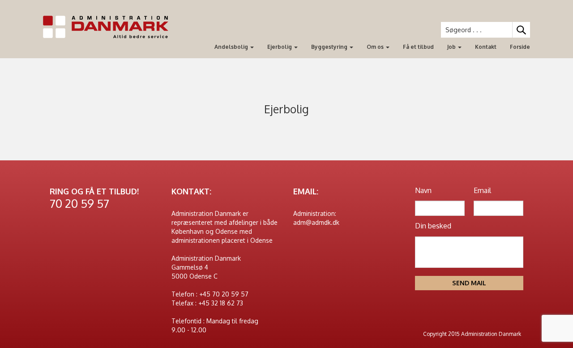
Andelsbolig (231, 46)
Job (452, 46)
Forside (520, 46)
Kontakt (485, 46)
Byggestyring (330, 46)
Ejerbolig (280, 46)
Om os (376, 46)
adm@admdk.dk (316, 222)
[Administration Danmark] (109, 27)
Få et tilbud (418, 46)
